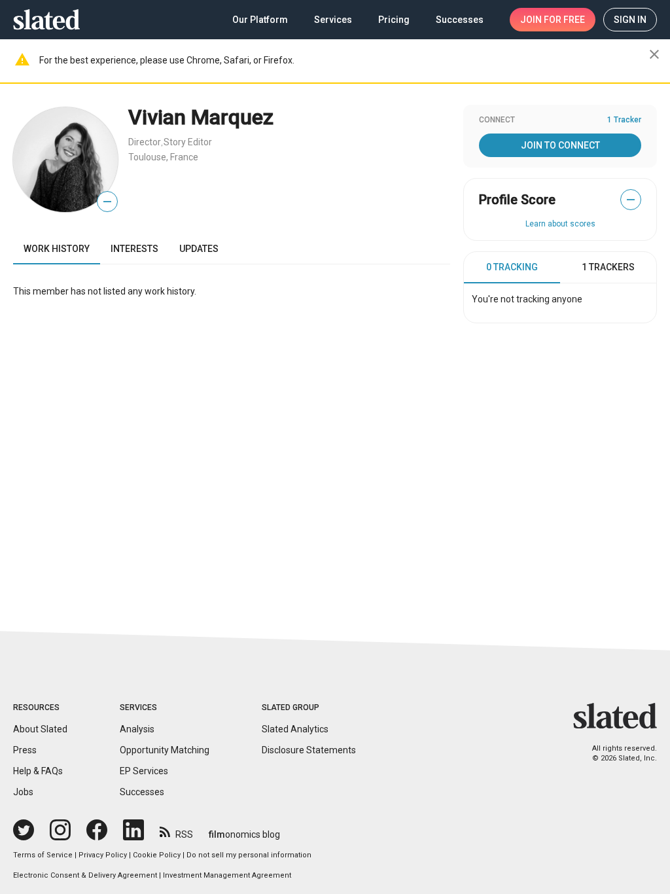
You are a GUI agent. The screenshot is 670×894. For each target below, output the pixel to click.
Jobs (23, 792)
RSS (184, 834)
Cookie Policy (157, 855)
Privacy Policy (103, 855)
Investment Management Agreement (227, 875)
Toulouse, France (163, 157)
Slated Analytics (295, 729)
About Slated (40, 729)
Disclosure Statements (309, 750)
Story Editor (188, 142)
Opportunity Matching (164, 750)
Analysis (137, 729)
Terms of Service (43, 855)
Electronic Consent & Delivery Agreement (85, 875)
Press (25, 750)
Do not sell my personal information (248, 855)
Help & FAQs (38, 771)
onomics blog (244, 834)
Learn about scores (560, 223)
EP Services (144, 771)
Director (144, 142)
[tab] (512, 267)
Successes (142, 792)
